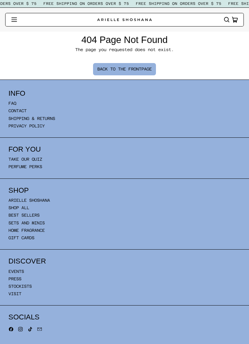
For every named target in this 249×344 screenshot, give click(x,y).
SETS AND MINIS (26, 222)
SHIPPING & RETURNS (31, 118)
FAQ (12, 103)
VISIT (14, 293)
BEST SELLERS (24, 215)
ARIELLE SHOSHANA (29, 200)
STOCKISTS (20, 286)
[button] (226, 19)
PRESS (14, 278)
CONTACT (17, 110)
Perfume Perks (25, 166)
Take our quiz (25, 159)
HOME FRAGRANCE (26, 230)
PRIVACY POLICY (26, 126)
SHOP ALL (18, 207)
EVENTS (16, 271)
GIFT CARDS (21, 237)
